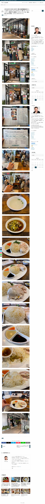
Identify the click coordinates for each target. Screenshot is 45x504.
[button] (3, 442)
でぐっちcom (4, 2)
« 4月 (32, 170)
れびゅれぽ (32, 75)
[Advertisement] (37, 18)
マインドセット (33, 65)
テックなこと (33, 58)
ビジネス (32, 64)
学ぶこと (32, 62)
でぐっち (6, 461)
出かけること (33, 60)
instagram (32, 49)
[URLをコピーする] (28, 442)
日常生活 (32, 63)
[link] (12, 468)
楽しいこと (32, 61)
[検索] (43, 0)
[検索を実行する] (43, 11)
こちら (20, 466)
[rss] (41, 0)
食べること (32, 59)
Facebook (32, 48)
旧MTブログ (33, 74)
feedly (32, 50)
